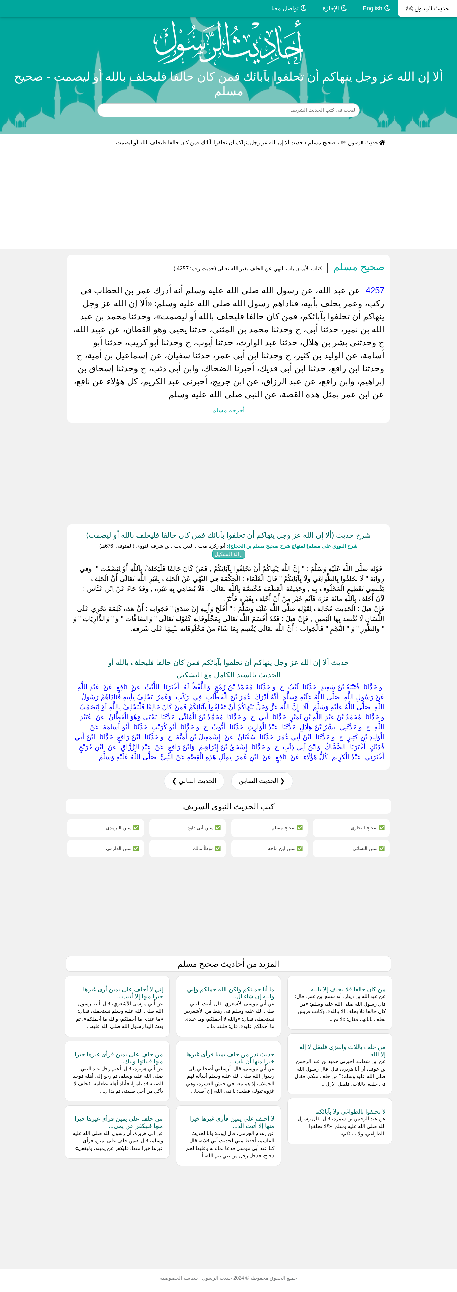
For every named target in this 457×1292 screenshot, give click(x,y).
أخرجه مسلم (228, 410)
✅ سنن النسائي (369, 848)
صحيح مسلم (322, 142)
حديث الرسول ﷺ (427, 8)
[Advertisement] (228, 199)
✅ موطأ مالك (207, 848)
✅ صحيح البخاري (368, 827)
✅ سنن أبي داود (204, 827)
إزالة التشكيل (229, 554)
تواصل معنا (285, 8)
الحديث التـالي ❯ (194, 780)
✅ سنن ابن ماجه (285, 848)
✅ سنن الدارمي (122, 848)
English (373, 8)
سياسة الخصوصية (179, 1278)
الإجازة (332, 8)
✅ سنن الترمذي (122, 827)
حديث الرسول (216, 1278)
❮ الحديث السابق (262, 780)
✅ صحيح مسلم (287, 827)
